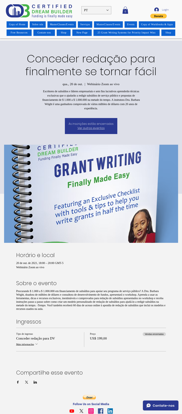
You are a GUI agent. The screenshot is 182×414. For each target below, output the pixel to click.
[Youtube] (71, 411)
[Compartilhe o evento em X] (26, 382)
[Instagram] (91, 411)
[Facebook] (100, 411)
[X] (81, 411)
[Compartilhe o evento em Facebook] (18, 382)
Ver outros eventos (91, 128)
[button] (125, 10)
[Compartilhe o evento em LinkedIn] (35, 382)
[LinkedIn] (110, 411)
